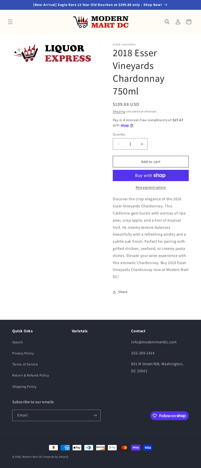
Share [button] (122, 292)
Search (17, 342)
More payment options (151, 187)
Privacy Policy (23, 353)
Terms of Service (25, 364)
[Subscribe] (94, 415)
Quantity (119, 134)
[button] (10, 21)
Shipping (119, 111)
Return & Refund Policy (30, 375)
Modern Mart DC (32, 456)
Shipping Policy (24, 386)
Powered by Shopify (56, 456)
